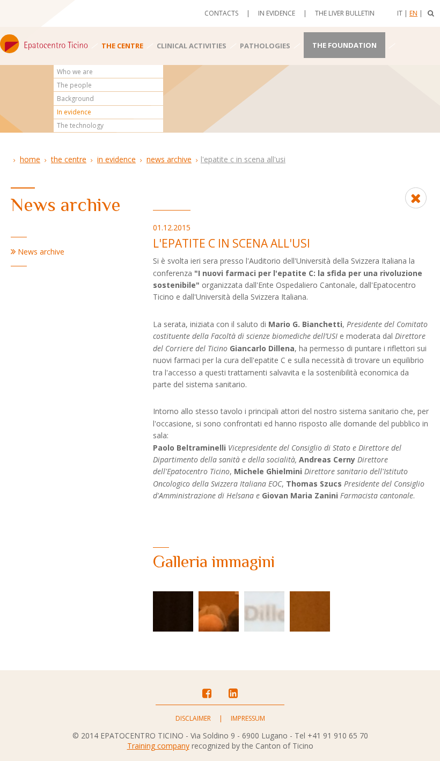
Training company (158, 746)
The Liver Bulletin (345, 13)
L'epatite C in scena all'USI (243, 159)
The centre (122, 45)
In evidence (276, 13)
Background (75, 98)
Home (30, 159)
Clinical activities (191, 45)
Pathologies (265, 45)
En (413, 13)
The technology (80, 125)
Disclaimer (193, 718)
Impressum (248, 718)
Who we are (75, 71)
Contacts (221, 13)
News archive (169, 159)
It (399, 13)
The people (74, 85)
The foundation (344, 45)
